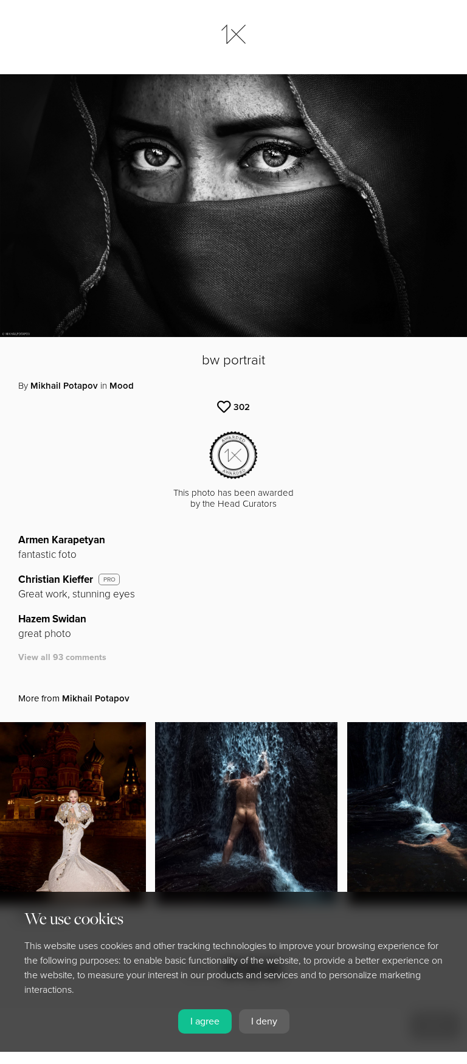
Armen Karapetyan (61, 540)
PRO (109, 579)
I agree (205, 1021)
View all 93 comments (62, 657)
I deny (264, 1021)
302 (242, 407)
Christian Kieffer (55, 579)
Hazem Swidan (52, 619)
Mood (121, 385)
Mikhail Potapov (64, 385)
